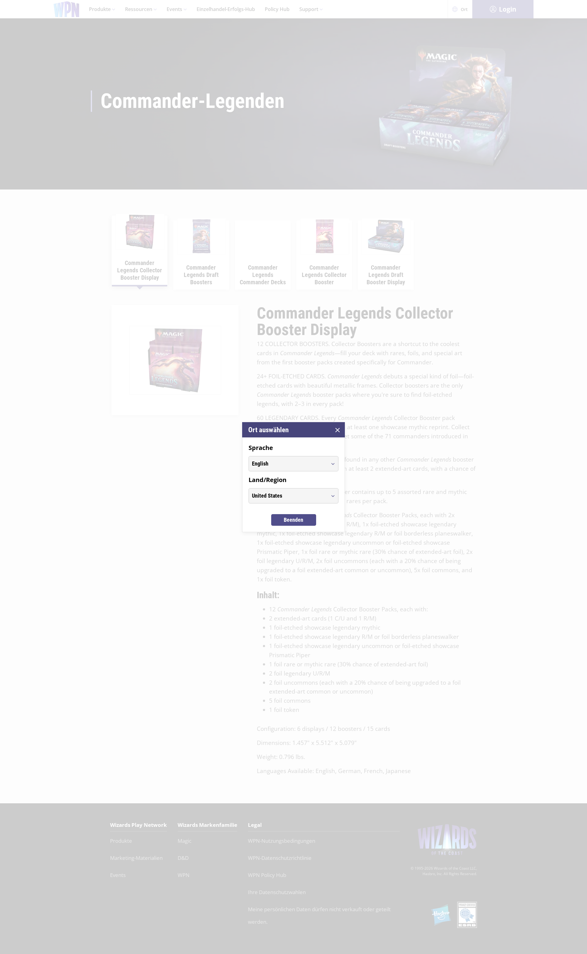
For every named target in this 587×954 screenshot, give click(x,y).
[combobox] (288, 463)
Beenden (293, 520)
